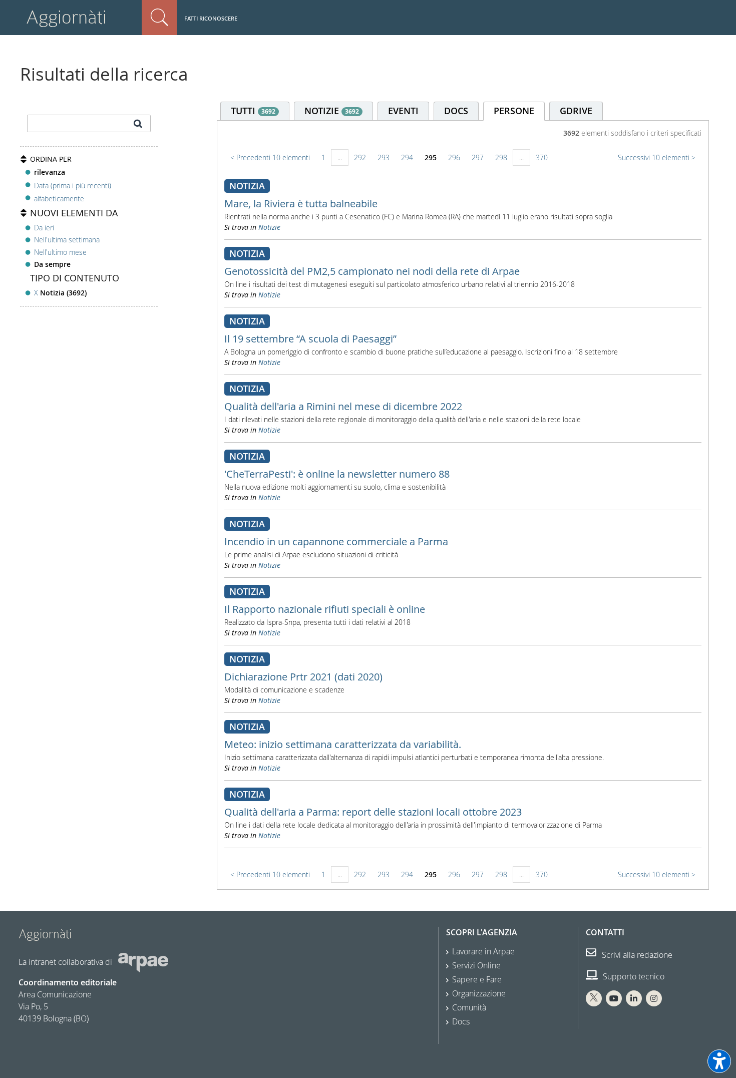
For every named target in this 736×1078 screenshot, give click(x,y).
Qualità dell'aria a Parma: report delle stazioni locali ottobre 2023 (373, 812)
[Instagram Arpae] (654, 998)
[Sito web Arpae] (143, 961)
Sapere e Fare (477, 979)
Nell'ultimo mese (60, 252)
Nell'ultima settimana (67, 239)
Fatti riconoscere (210, 18)
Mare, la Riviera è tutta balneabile (301, 203)
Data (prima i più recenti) (72, 185)
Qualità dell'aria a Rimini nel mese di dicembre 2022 (343, 406)
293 (384, 157)
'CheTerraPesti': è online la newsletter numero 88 (337, 474)
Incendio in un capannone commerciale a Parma (336, 541)
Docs (461, 1021)
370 (542, 157)
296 (454, 157)
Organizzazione (479, 993)
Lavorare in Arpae (483, 951)
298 (501, 157)
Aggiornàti (66, 17)
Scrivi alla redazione (636, 954)
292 (360, 157)
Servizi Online (476, 965)
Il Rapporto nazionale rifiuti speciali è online (324, 609)
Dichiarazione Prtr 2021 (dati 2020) (303, 676)
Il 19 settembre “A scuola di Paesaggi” (310, 338)
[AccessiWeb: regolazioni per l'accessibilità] (719, 1061)
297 (478, 157)
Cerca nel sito (159, 17)
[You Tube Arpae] (614, 998)
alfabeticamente (59, 198)
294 (407, 157)
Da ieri (44, 227)
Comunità (469, 1007)
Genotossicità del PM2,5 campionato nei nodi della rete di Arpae (372, 271)
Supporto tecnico (632, 976)
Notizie (269, 227)
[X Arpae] (594, 998)
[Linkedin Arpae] (634, 998)
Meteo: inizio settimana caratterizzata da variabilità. (342, 744)
